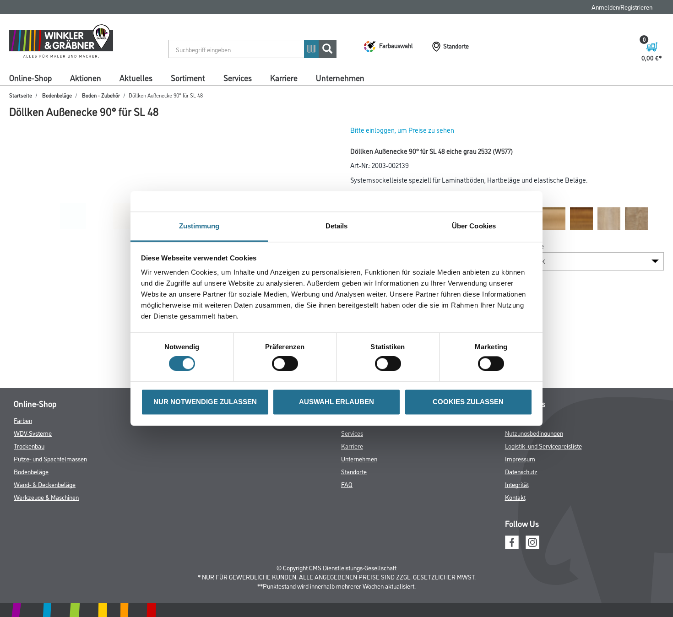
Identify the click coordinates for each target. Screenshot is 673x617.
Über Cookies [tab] (474, 226)
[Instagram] (532, 541)
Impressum (520, 458)
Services (237, 77)
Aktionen (85, 77)
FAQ (347, 484)
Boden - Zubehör (101, 95)
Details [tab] (337, 226)
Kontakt (515, 497)
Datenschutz (521, 471)
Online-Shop (30, 77)
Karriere (284, 77)
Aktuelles (135, 77)
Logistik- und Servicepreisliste (543, 445)
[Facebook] (512, 541)
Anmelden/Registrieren (622, 6)
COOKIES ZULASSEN (468, 402)
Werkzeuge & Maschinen (46, 497)
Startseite (20, 95)
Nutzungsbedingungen (534, 432)
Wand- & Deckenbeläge (45, 484)
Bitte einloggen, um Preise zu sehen (402, 130)
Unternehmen (340, 77)
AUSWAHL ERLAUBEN (336, 402)
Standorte (354, 471)
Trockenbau (29, 445)
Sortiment (188, 77)
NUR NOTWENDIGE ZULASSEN (205, 402)
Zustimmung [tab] (199, 226)
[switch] (287, 364)
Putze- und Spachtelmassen (50, 458)
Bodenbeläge (57, 95)
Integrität (517, 484)
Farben (23, 420)
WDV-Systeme (33, 432)
